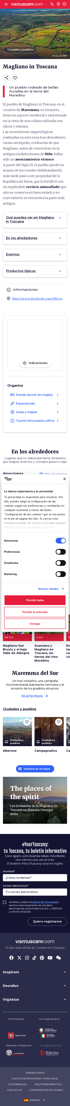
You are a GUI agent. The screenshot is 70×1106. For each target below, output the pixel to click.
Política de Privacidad (44, 902)
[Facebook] (11, 958)
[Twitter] (19, 958)
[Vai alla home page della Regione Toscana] (17, 1036)
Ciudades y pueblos (19, 709)
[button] (35, 972)
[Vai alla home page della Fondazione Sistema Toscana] (19, 1053)
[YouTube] (50, 958)
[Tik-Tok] (34, 958)
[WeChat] (58, 958)
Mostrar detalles (48, 588)
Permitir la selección (35, 611)
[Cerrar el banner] (64, 479)
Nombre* (9, 871)
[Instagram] (27, 958)
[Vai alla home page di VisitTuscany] (27, 4)
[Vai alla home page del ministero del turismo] (49, 1036)
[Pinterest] (42, 958)
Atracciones (13, 474)
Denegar (35, 623)
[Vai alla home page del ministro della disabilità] (49, 1030)
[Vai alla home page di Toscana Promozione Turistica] (51, 1053)
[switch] (61, 552)
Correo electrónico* (15, 885)
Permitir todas (35, 600)
